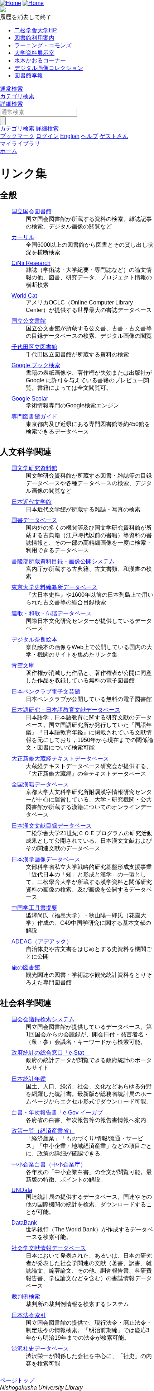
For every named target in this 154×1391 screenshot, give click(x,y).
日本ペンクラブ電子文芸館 (45, 692)
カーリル (22, 237)
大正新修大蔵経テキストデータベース (60, 759)
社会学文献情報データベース (48, 1248)
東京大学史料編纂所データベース (54, 587)
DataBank (24, 1223)
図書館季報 (28, 75)
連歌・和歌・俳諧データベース (51, 613)
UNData (21, 1190)
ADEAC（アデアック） (41, 941)
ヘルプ (89, 136)
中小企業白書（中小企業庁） (48, 1164)
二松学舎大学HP (35, 30)
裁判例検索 (25, 1296)
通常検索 (11, 89)
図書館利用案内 (34, 38)
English (70, 136)
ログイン (47, 136)
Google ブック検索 (35, 365)
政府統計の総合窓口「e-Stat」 (50, 1053)
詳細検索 (11, 104)
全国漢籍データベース (40, 784)
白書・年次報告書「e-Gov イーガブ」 (60, 1113)
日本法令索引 (28, 1315)
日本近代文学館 (31, 502)
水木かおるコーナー (40, 60)
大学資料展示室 (34, 53)
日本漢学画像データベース (45, 859)
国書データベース (34, 520)
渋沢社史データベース (40, 1348)
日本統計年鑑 (28, 1079)
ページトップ (17, 1380)
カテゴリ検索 (17, 96)
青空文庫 (22, 665)
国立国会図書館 (31, 211)
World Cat (24, 296)
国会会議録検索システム (42, 1019)
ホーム (8, 151)
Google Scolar (29, 399)
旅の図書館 (25, 967)
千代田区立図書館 (34, 347)
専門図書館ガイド (34, 416)
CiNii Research (30, 263)
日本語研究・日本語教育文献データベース (65, 710)
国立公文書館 (28, 321)
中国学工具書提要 (34, 908)
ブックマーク (17, 136)
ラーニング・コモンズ (43, 45)
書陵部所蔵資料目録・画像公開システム (63, 561)
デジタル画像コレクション (48, 68)
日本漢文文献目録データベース (51, 826)
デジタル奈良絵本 (34, 640)
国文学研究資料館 (34, 468)
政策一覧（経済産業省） (42, 1131)
